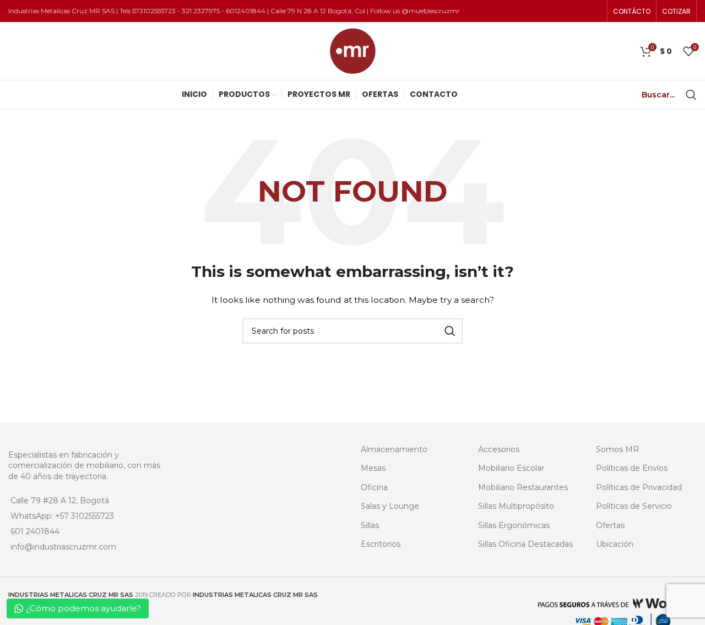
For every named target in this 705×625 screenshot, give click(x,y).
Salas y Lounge (390, 506)
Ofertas (610, 525)
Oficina (374, 487)
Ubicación (614, 544)
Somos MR (617, 449)
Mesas (373, 468)
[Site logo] (353, 50)
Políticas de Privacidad (639, 487)
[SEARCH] (450, 331)
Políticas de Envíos (632, 468)
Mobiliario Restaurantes (523, 487)
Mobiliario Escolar (511, 468)
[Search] (691, 95)
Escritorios (380, 544)
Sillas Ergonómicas (514, 525)
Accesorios (498, 449)
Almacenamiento (394, 449)
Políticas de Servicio (634, 506)
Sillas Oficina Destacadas (525, 544)
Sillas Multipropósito (516, 506)
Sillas (370, 525)
